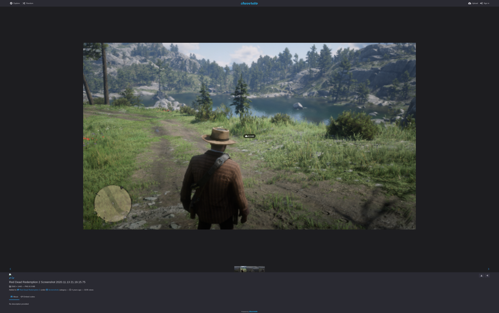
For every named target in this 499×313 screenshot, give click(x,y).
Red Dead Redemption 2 (30, 290)
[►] (488, 269)
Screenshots (53, 290)
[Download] (481, 275)
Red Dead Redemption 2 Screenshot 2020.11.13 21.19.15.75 (47, 282)
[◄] (10, 269)
